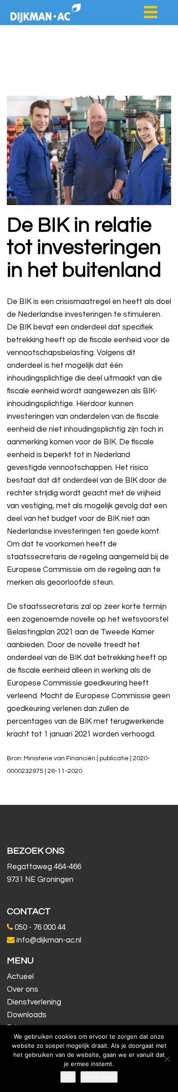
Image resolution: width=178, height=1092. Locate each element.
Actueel (20, 977)
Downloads (27, 1015)
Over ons (22, 989)
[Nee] (166, 1058)
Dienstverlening (34, 1002)
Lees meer (99, 1077)
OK (68, 1077)
